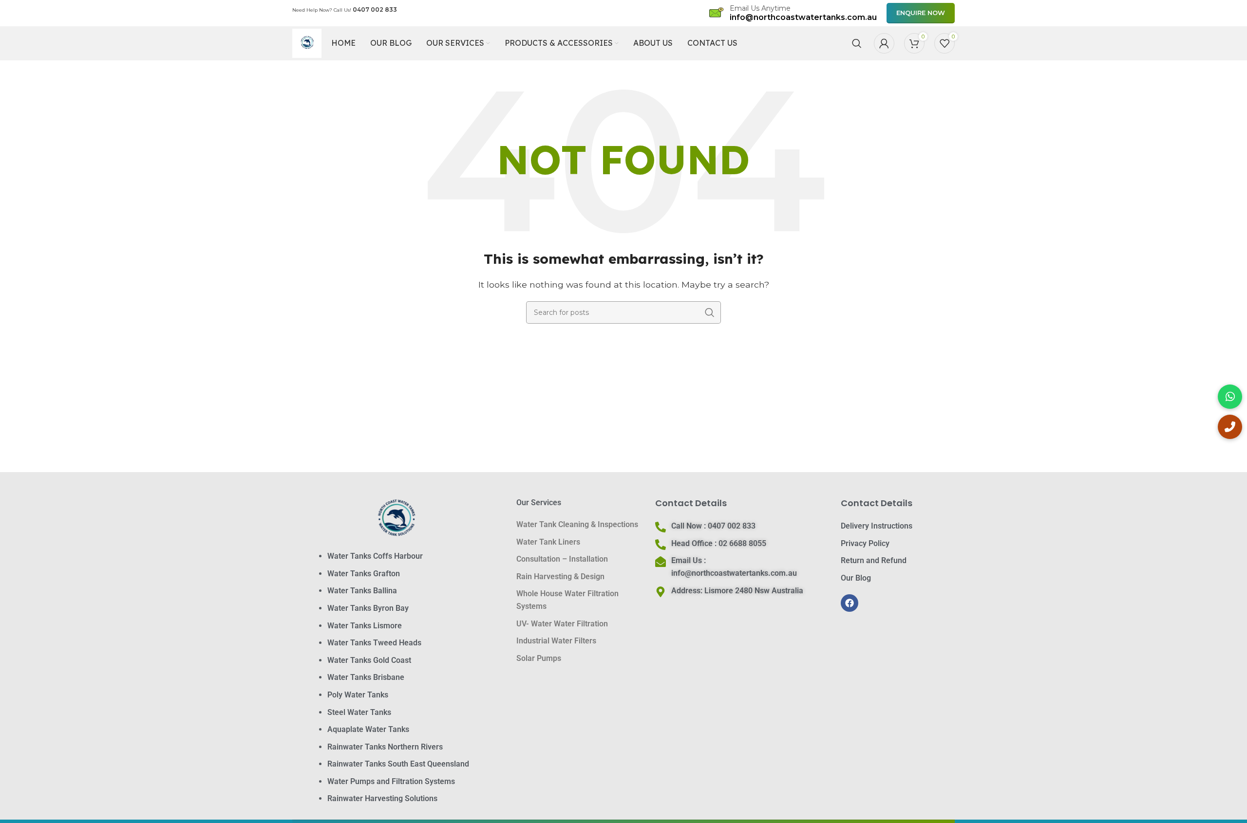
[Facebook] (849, 603)
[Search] (857, 43)
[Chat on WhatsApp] (1230, 396)
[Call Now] (1230, 427)
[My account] (884, 43)
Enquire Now (920, 13)
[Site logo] (306, 42)
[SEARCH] (710, 312)
